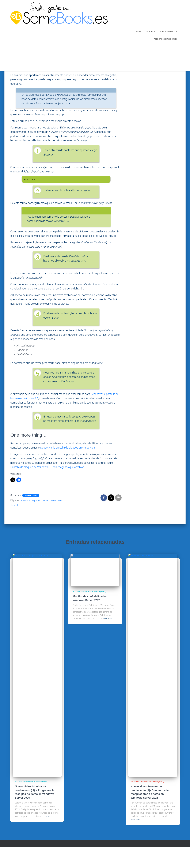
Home (138, 32)
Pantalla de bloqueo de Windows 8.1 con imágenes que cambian (47, 467)
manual (44, 500)
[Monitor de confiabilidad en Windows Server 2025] (95, 570)
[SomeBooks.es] (58, 35)
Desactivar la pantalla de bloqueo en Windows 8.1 (68, 447)
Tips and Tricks (30, 495)
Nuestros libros (168, 32)
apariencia (25, 500)
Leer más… (47, 816)
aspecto (36, 500)
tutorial (14, 505)
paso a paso (56, 500)
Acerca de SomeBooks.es (165, 39)
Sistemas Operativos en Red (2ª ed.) (31, 782)
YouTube (149, 32)
